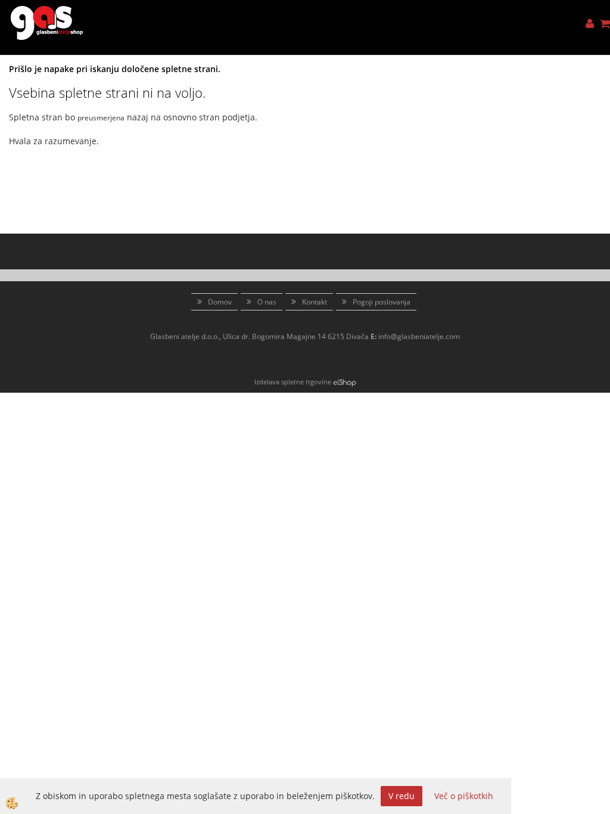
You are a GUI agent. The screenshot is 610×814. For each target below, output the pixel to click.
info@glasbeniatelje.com (419, 336)
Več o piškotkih (463, 795)
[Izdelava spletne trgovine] (344, 381)
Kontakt (314, 302)
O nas (266, 302)
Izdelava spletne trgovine (292, 381)
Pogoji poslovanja (381, 302)
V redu (401, 795)
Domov (220, 302)
